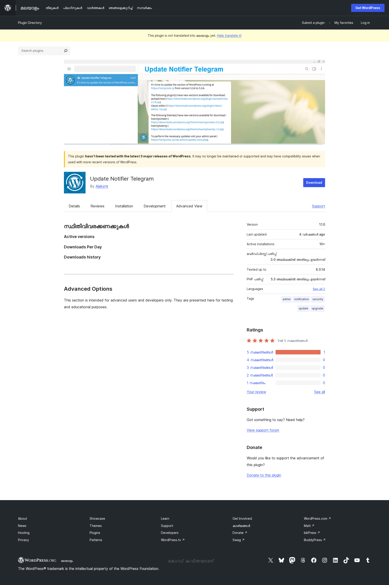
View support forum (263, 430)
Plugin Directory (30, 23)
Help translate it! (229, 35)
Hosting (23, 533)
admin (287, 299)
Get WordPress (367, 8)
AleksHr (102, 186)
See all (319, 392)
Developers (170, 533)
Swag (239, 540)
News (22, 526)
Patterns (96, 540)
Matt (309, 526)
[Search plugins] (65, 50)
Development (155, 206)
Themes (96, 526)
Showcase (97, 518)
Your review (256, 392)
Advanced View (189, 206)
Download (314, 182)
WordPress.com (317, 518)
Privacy (23, 540)
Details (74, 206)
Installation (124, 206)
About (22, 518)
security (317, 299)
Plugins (95, 533)
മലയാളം (67, 560)
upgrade (317, 308)
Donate (240, 533)
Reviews (97, 206)
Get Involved (242, 518)
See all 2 (319, 289)
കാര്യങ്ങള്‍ (241, 526)
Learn (165, 518)
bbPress (312, 533)
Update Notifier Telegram (122, 178)
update (303, 308)
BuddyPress (315, 540)
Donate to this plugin (264, 475)
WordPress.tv (173, 540)
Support (318, 206)
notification (301, 299)
